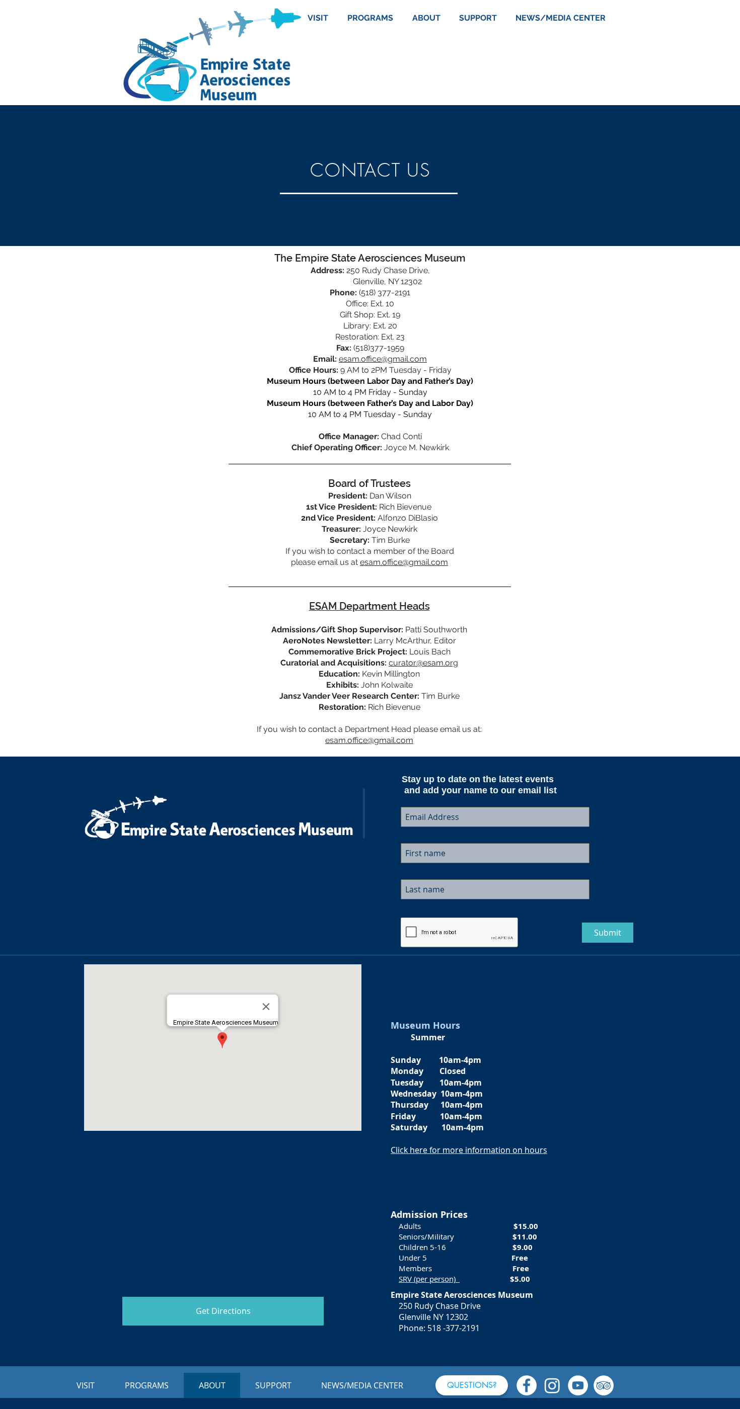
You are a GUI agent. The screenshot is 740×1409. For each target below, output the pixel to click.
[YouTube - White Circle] (578, 1385)
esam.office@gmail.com (383, 359)
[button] (471, 1385)
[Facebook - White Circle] (526, 1385)
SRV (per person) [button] (429, 1279)
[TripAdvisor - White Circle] (604, 1385)
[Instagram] (552, 1385)
